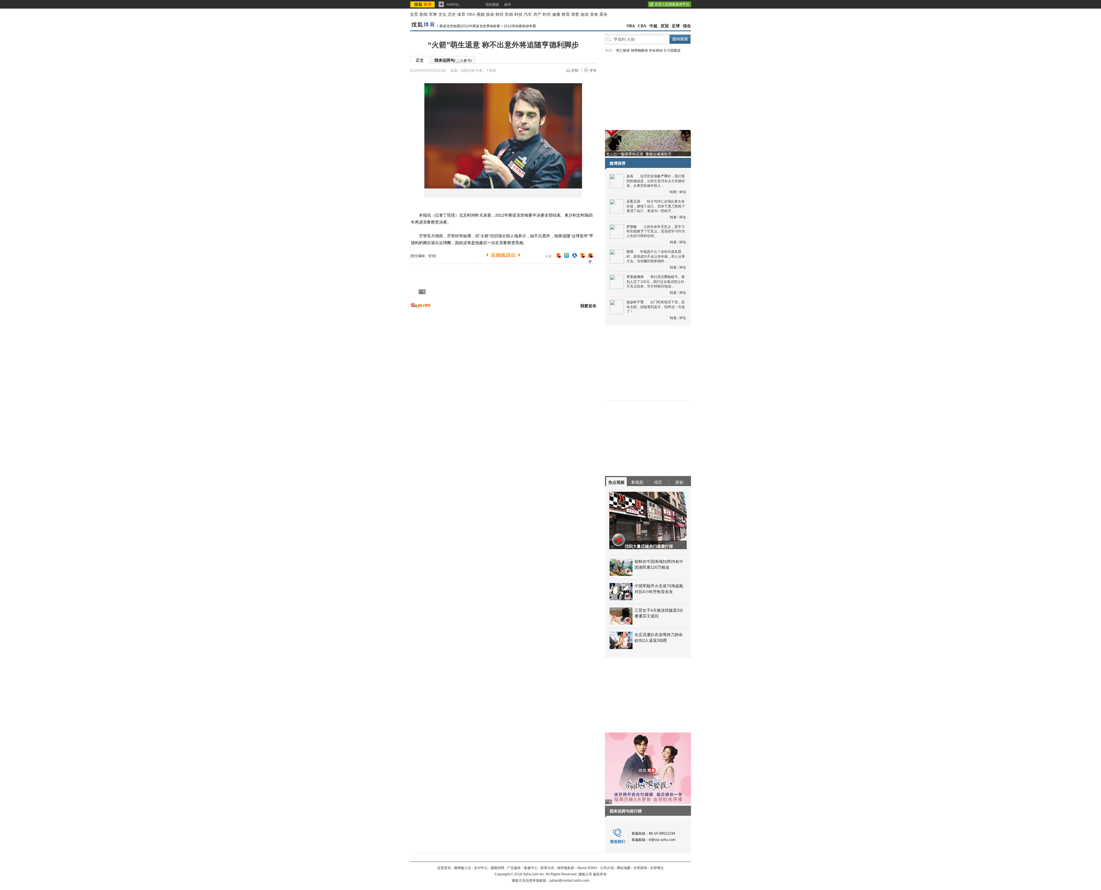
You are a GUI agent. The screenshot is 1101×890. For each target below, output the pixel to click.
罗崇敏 (631, 227)
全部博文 (657, 868)
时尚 (547, 14)
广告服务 (514, 868)
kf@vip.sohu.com (662, 840)
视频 (481, 14)
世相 (509, 14)
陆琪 (629, 252)
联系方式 (547, 868)
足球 (676, 26)
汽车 (528, 14)
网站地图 (623, 868)
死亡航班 (623, 50)
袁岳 (629, 176)
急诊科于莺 (635, 302)
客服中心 (531, 868)
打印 (574, 71)
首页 (414, 14)
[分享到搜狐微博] (558, 255)
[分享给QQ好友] (566, 255)
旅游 (585, 14)
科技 (518, 14)
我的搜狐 (492, 5)
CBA (642, 26)
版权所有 (600, 874)
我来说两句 (453, 60)
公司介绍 (607, 868)
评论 (682, 192)
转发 (673, 192)
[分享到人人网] (574, 255)
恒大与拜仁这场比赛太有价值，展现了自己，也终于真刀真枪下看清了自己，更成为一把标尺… (655, 206)
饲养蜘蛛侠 (639, 50)
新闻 (423, 14)
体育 (461, 14)
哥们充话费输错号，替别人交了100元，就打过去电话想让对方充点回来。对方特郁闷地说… (655, 281)
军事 (433, 14)
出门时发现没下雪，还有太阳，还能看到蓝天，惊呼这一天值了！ (655, 307)
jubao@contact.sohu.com (569, 881)
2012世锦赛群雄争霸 (520, 26)
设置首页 (444, 868)
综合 (687, 26)
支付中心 (481, 868)
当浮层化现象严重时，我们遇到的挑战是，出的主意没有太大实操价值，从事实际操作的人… (655, 181)
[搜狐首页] (423, 4)
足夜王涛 (633, 201)
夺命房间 (656, 50)
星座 (604, 14)
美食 (594, 14)
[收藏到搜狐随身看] (582, 255)
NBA (471, 14)
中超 (653, 26)
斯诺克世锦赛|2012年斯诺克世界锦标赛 (470, 26)
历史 (452, 14)
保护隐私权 (565, 868)
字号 (592, 71)
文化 (442, 14)
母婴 (575, 14)
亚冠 (665, 26)
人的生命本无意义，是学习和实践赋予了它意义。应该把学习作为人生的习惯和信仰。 (655, 231)
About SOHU (587, 868)
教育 (566, 14)
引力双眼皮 (672, 50)
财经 (499, 14)
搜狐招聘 (497, 868)
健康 (556, 14)
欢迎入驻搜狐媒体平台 (672, 4)
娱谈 (490, 14)
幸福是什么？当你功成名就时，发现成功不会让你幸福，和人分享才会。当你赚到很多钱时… (655, 256)
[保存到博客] (590, 256)
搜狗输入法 (462, 868)
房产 (537, 14)
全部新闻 (640, 868)
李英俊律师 (635, 277)
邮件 (507, 5)
